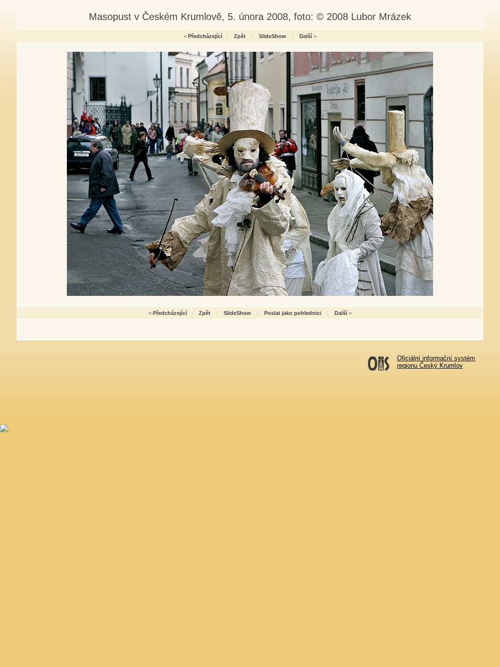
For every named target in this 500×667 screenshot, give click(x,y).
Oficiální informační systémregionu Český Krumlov (436, 361)
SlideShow (272, 36)
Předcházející (205, 36)
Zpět (240, 36)
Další (305, 36)
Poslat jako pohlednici (292, 313)
